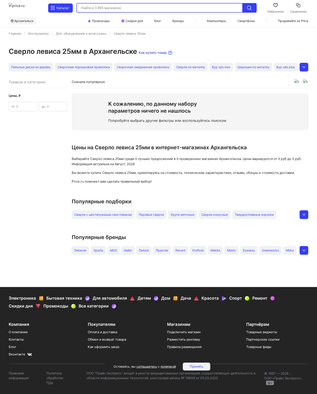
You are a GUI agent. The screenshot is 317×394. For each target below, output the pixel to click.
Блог (12, 347)
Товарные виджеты (261, 332)
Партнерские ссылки (263, 339)
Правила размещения (184, 347)
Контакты (16, 339)
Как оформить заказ (103, 347)
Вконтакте (17, 354)
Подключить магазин (184, 332)
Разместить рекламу (183, 339)
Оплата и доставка (102, 332)
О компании (18, 332)
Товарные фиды (258, 347)
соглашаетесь (146, 366)
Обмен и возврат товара (107, 339)
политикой (168, 366)
